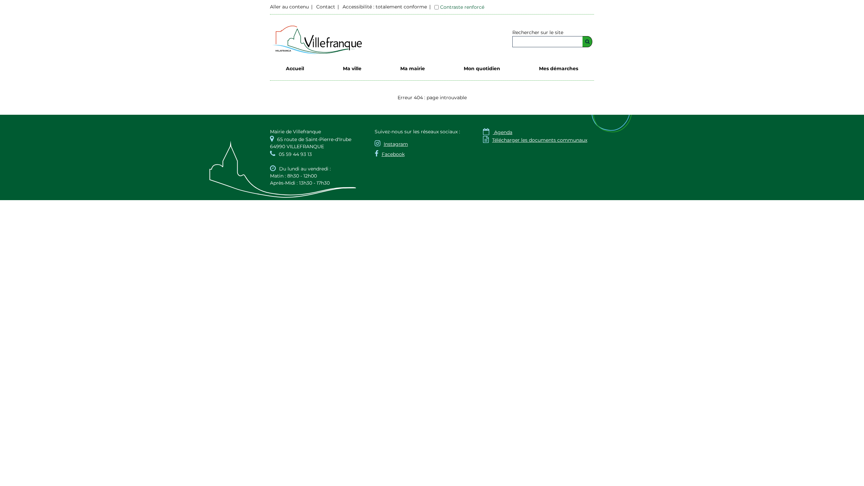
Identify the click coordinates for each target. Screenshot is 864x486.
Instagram (396, 144)
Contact (325, 7)
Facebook (393, 154)
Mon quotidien (482, 68)
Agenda (497, 132)
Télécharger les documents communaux (535, 140)
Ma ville (352, 68)
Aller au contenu (289, 7)
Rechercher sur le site (537, 32)
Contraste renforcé (462, 7)
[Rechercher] (587, 41)
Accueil (295, 68)
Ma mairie (412, 68)
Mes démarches (558, 68)
